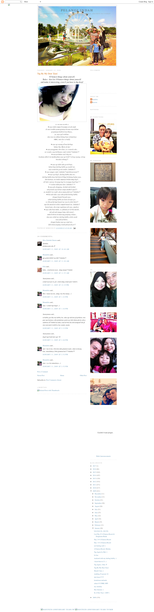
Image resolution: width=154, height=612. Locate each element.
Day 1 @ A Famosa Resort (102, 543)
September (98, 503)
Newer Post (41, 375)
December (98, 494)
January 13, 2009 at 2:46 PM (55, 340)
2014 (94, 475)
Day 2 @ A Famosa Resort (102, 539)
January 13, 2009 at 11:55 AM (56, 273)
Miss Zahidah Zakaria (50, 240)
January (97, 528)
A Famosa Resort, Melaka (102, 549)
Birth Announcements (103, 456)
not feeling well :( (100, 546)
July (96, 509)
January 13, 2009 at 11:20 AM (56, 261)
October (97, 500)
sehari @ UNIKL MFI (101, 583)
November (98, 497)
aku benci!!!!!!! (99, 577)
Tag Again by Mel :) (100, 552)
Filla (44, 266)
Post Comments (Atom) (53, 380)
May (96, 516)
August (97, 506)
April (96, 519)
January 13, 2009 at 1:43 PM (55, 297)
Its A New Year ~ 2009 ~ (102, 593)
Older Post (83, 375)
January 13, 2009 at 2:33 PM (55, 328)
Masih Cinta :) (98, 571)
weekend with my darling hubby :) (105, 558)
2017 (94, 466)
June (96, 512)
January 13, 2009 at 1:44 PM (55, 309)
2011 (94, 485)
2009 (94, 491)
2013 (94, 478)
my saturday (98, 586)
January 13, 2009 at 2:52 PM (55, 354)
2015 (94, 472)
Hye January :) (98, 590)
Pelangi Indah (77, 10)
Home (62, 375)
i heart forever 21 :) (100, 561)
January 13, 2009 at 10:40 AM (56, 249)
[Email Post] (74, 228)
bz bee (96, 555)
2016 (94, 469)
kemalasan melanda (100, 580)
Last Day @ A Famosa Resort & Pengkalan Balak (104, 535)
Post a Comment (42, 372)
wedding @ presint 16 (101, 574)
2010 (94, 488)
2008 (94, 597)
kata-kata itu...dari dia (101, 531)
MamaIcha (46, 255)
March (97, 522)
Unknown (94, 102)
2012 (94, 481)
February (98, 525)
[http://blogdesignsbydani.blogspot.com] (9, 5)
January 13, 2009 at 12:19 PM (56, 285)
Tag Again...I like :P (100, 564)
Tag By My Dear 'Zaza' (101, 568)
